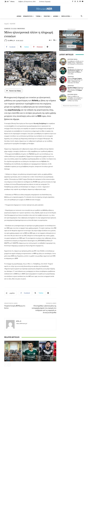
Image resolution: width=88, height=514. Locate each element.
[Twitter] (77, 1)
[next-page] (9, 364)
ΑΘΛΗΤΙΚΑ (30, 353)
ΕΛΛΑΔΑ (14, 28)
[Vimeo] (80, 1)
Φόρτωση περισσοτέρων (71, 106)
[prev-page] (5, 364)
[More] (47, 47)
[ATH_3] (6, 40)
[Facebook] (72, 1)
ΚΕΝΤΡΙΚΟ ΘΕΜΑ (12, 354)
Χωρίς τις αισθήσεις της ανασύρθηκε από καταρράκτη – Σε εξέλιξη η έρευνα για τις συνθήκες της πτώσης (75, 98)
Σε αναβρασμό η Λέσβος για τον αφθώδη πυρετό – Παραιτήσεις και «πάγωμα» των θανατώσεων (13, 358)
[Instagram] (75, 1)
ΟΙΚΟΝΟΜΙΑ (21, 28)
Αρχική (6, 24)
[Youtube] (82, 1)
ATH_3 (12, 40)
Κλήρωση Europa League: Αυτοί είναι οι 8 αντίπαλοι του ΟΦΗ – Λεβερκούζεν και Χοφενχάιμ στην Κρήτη (47, 357)
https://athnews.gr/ (21, 323)
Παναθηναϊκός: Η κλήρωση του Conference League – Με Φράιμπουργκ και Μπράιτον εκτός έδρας (30, 357)
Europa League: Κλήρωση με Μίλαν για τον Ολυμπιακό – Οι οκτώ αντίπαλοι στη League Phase (75, 89)
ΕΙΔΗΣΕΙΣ (12, 24)
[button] (81, 16)
